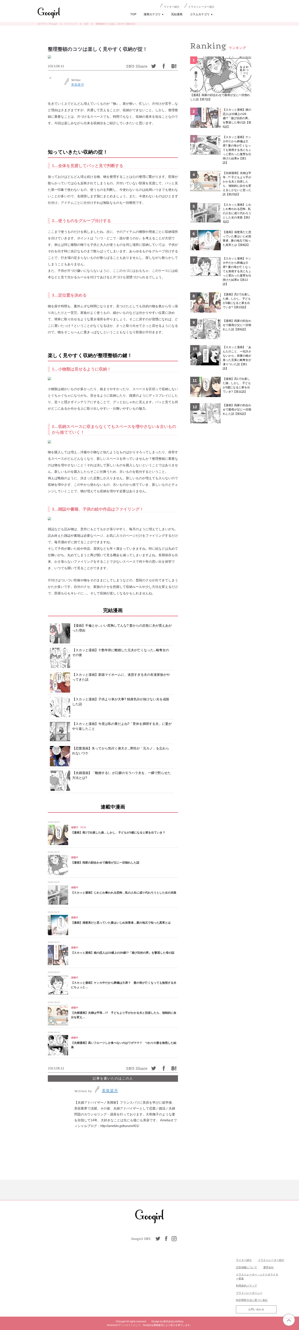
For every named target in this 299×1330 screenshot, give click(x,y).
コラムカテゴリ (201, 14)
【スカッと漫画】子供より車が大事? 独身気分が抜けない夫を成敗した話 (120, 701)
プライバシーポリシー (249, 1292)
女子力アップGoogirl (47, 24)
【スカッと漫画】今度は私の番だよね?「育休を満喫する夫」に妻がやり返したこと (122, 726)
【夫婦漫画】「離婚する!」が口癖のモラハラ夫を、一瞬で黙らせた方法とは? (121, 775)
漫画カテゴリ (154, 14)
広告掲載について (246, 1267)
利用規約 (241, 1285)
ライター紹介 (172, 6)
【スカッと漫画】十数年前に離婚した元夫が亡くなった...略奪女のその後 (120, 652)
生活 (86, 24)
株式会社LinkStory (173, 1321)
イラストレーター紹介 (201, 6)
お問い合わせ (256, 1309)
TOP (133, 14)
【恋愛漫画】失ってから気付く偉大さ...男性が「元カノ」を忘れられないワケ (120, 751)
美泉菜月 (77, 84)
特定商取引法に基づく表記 (252, 1300)
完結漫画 (176, 14)
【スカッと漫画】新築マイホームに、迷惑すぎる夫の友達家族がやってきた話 (121, 677)
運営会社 (268, 1267)
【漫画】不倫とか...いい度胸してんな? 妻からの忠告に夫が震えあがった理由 (122, 628)
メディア (252, 1285)
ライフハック (70, 24)
